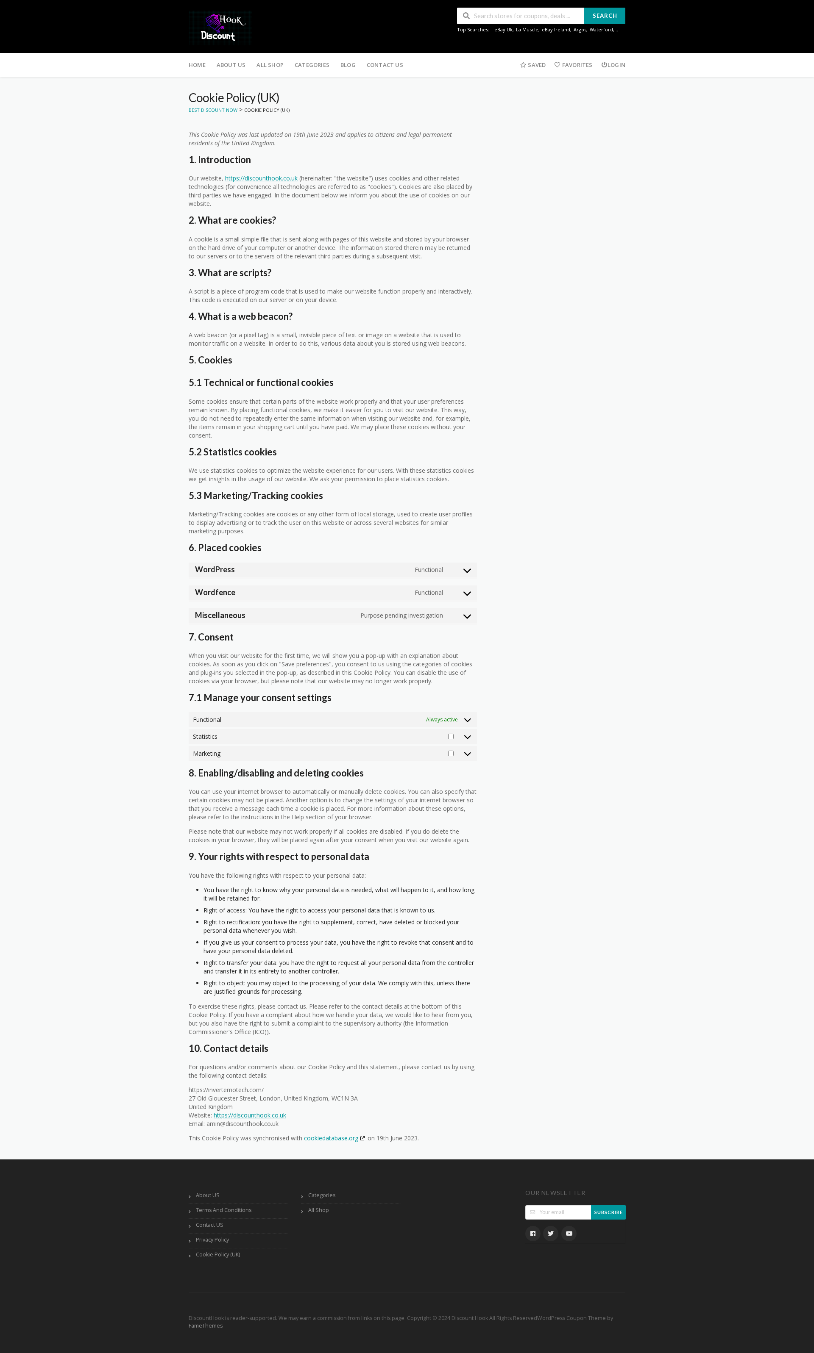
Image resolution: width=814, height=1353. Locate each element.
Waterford (601, 29)
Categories (312, 65)
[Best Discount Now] (220, 27)
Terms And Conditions (223, 1210)
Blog (348, 65)
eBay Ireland (556, 29)
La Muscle (527, 29)
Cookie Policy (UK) (218, 1254)
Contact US (385, 65)
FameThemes (206, 1325)
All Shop (270, 65)
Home (197, 65)
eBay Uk (503, 29)
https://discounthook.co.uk (261, 178)
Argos (580, 29)
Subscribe (608, 1212)
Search (605, 15)
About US (231, 65)
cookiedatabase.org (331, 1138)
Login (616, 65)
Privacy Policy (212, 1239)
